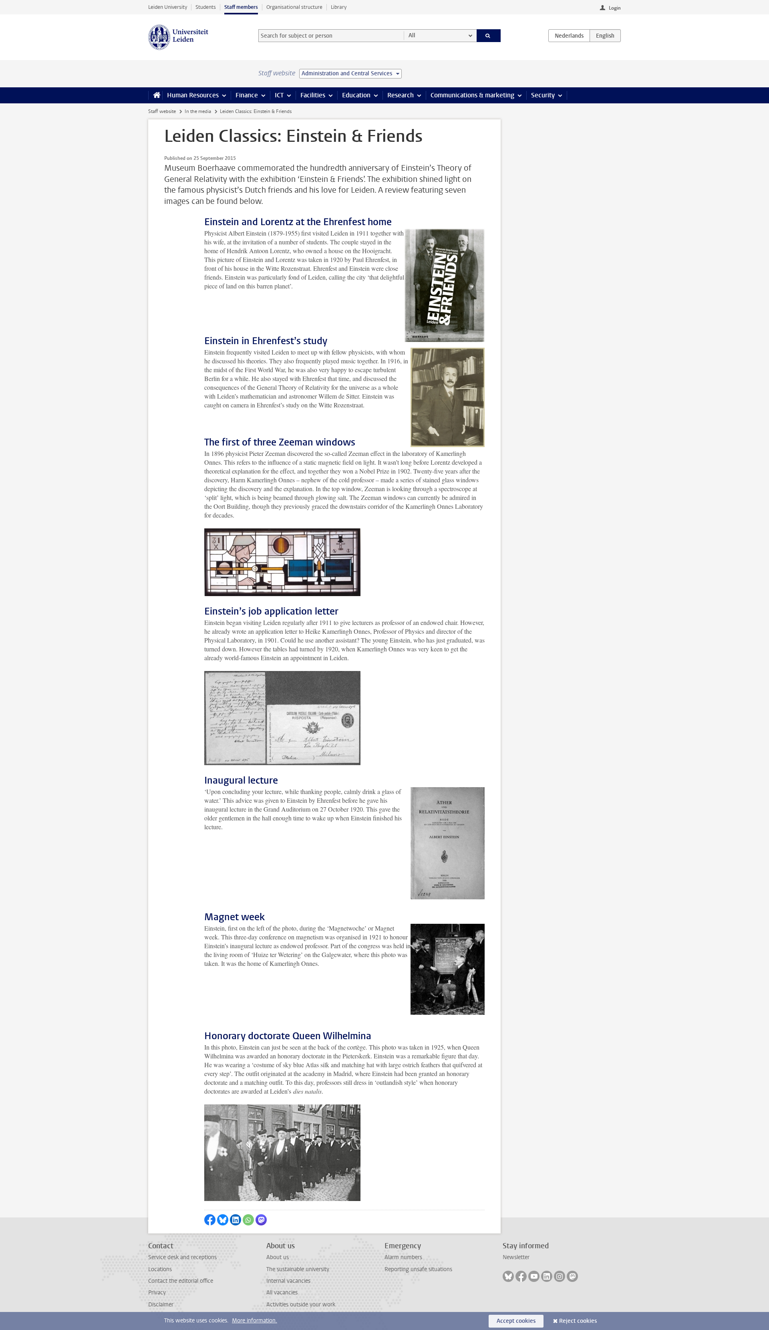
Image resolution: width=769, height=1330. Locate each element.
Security (543, 95)
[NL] (569, 35)
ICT (279, 95)
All (412, 35)
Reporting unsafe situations (418, 1269)
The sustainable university (297, 1269)
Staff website (162, 111)
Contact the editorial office (180, 1281)
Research (400, 95)
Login (615, 8)
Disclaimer (160, 1304)
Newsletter (516, 1257)
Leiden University (167, 7)
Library (338, 7)
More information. (254, 1320)
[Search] (489, 35)
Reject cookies (578, 1321)
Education (356, 95)
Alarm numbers (403, 1257)
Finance (247, 95)
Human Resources (193, 95)
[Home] (155, 95)
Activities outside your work (300, 1304)
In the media (198, 111)
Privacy (157, 1292)
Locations (160, 1269)
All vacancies (282, 1292)
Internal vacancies (288, 1281)
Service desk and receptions (182, 1257)
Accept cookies (516, 1321)
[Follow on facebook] (521, 1276)
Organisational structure (294, 7)
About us (277, 1257)
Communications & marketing (472, 95)
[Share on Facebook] (209, 1219)
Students (205, 7)
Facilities (312, 95)
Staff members (241, 7)
